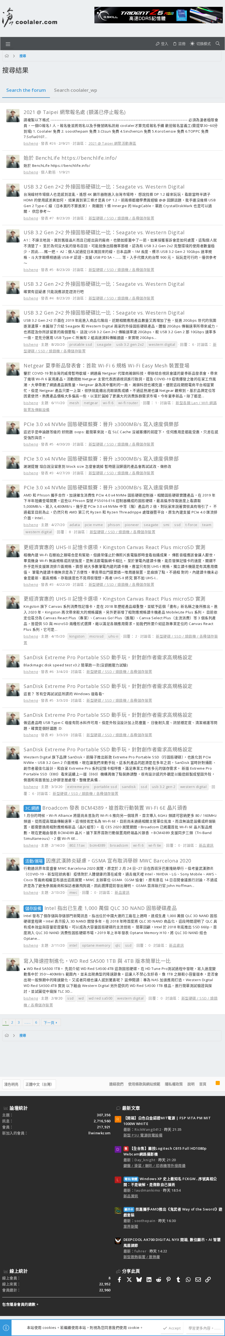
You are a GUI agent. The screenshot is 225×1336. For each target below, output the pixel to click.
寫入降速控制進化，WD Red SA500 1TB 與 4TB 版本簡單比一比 (97, 961)
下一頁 (49, 1022)
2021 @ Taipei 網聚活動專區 (112, 143)
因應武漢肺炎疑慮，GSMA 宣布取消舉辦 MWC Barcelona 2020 (108, 860)
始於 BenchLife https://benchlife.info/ (70, 158)
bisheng (31, 143)
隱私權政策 (174, 1083)
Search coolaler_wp (75, 90)
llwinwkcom (99, 1133)
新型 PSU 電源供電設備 (143, 1135)
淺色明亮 (11, 1084)
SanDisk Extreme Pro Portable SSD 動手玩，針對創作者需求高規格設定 (108, 657)
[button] (7, 43)
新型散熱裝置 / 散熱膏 (141, 1256)
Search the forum (26, 90)
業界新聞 (130, 1226)
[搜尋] (218, 43)
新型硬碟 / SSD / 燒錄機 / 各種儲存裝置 (121, 218)
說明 (191, 1083)
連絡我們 (116, 1083)
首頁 (202, 1083)
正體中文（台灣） (40, 1084)
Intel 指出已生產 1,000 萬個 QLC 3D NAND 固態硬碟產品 (101, 908)
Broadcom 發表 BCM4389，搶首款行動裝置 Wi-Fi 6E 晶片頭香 (106, 807)
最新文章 (131, 1108)
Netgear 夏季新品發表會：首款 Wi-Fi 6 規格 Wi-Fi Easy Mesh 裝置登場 (106, 365)
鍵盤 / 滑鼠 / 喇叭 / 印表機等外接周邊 (154, 1165)
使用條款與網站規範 (144, 1083)
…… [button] (27, 1022)
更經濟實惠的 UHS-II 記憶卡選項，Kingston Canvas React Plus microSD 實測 (115, 547)
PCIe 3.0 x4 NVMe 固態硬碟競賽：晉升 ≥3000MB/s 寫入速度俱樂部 (101, 424)
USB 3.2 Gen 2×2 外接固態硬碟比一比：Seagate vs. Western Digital (104, 186)
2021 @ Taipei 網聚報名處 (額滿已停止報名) (75, 112)
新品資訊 (206, 845)
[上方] (211, 1084)
